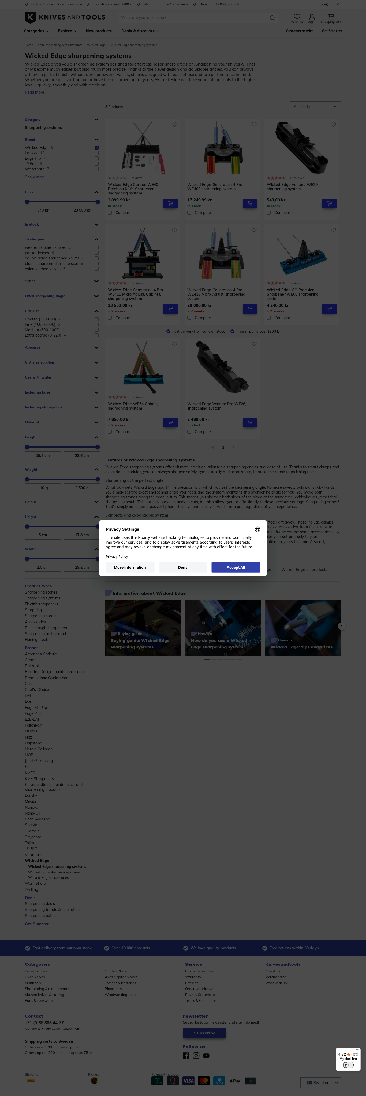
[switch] (348, 1065)
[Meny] (357, 1051)
